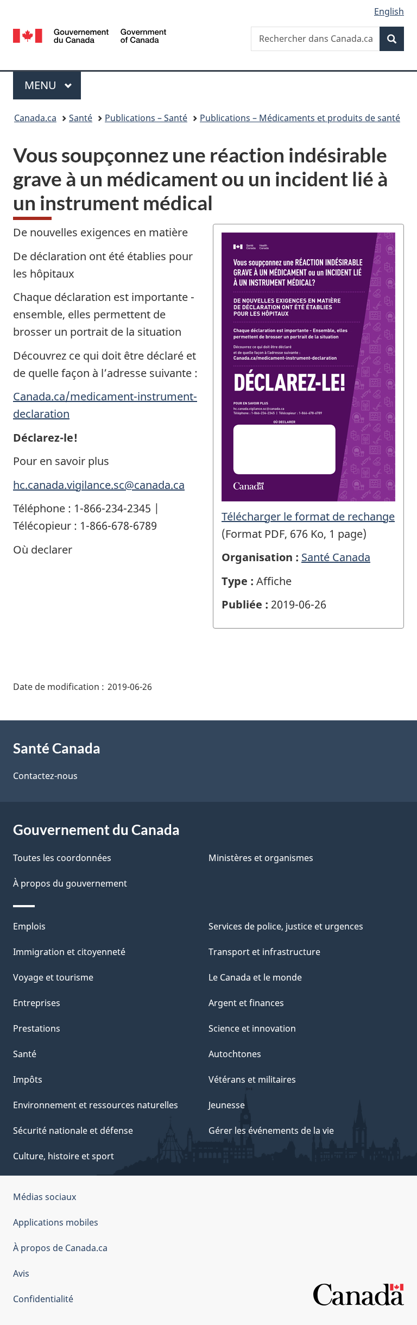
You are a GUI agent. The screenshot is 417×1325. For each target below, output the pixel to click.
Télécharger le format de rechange (308, 516)
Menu (52, 85)
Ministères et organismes (260, 858)
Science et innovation (252, 1028)
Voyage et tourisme (53, 977)
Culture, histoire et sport (63, 1156)
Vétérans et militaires (252, 1079)
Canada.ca (35, 118)
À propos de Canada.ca (60, 1248)
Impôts (27, 1079)
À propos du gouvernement (70, 883)
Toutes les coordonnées (62, 858)
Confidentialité (43, 1299)
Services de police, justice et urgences (285, 926)
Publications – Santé (146, 118)
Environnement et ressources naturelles (95, 1105)
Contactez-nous (45, 776)
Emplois (29, 926)
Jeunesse (226, 1105)
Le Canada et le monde (255, 977)
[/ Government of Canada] (90, 34)
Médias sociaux (44, 1197)
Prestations (36, 1028)
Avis (21, 1273)
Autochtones (234, 1054)
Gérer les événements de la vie (271, 1130)
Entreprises (36, 1003)
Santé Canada (335, 557)
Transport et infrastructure (264, 952)
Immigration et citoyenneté (69, 952)
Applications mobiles (55, 1222)
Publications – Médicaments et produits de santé (300, 118)
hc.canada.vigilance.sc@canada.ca (99, 485)
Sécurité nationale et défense (73, 1130)
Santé (80, 118)
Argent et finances (246, 1003)
